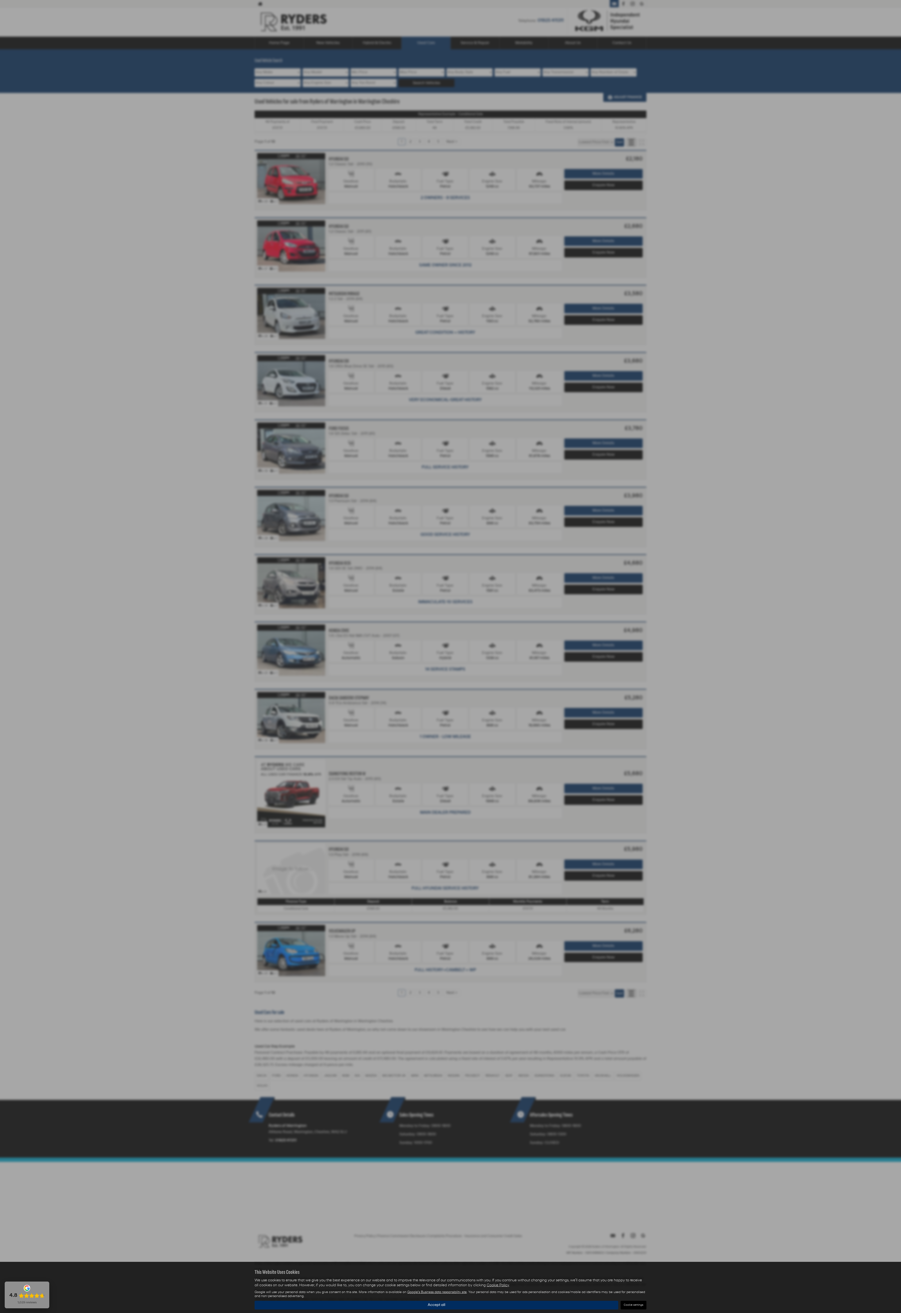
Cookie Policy (498, 1285)
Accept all (436, 1305)
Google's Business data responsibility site (437, 1292)
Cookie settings (633, 1305)
